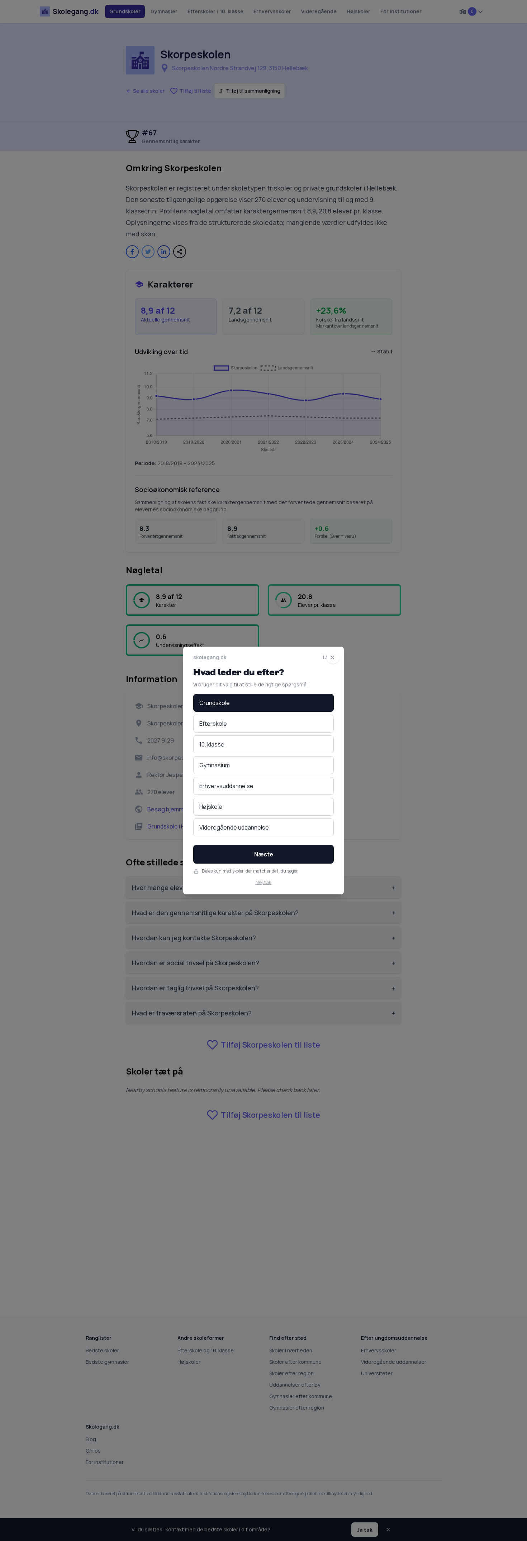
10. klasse (211, 744)
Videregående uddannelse (234, 827)
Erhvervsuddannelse (226, 786)
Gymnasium (214, 765)
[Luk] (333, 657)
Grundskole (214, 703)
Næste (263, 854)
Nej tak (263, 882)
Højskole (210, 807)
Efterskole (213, 724)
